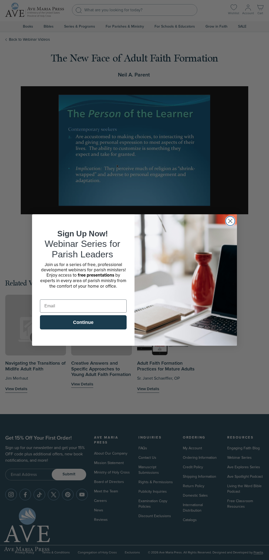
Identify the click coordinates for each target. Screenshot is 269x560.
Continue (83, 322)
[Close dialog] (230, 221)
